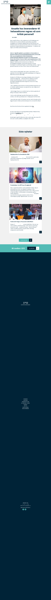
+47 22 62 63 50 (25, 504)
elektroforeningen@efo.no (25, 505)
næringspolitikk (25, 401)
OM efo (25, 405)
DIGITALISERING (26, 407)
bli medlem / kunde (25, 403)
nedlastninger (25, 408)
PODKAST (25, 404)
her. (33, 106)
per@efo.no (18, 113)
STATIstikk (25, 400)
